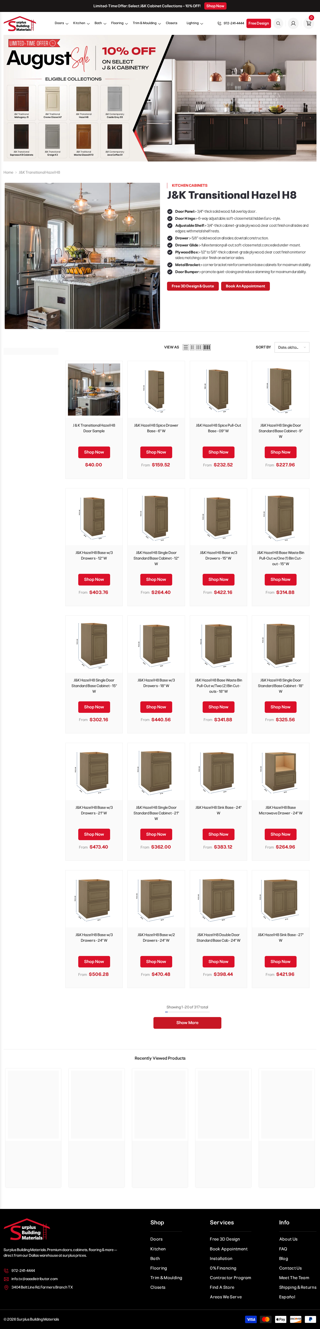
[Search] (278, 23)
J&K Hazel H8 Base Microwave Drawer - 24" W (281, 810)
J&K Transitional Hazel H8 (39, 172)
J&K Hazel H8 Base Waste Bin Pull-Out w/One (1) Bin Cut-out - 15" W (280, 558)
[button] (59, 24)
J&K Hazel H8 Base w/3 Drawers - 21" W (94, 810)
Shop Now (215, 6)
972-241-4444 (234, 23)
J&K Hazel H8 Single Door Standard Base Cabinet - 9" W (281, 431)
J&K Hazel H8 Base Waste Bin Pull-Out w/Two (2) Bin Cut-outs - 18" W (218, 686)
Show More (187, 1022)
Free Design (259, 23)
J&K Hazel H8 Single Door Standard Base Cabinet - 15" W (94, 686)
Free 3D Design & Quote (193, 286)
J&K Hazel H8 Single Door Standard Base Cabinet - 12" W (156, 558)
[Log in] (293, 23)
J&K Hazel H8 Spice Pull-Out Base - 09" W (218, 428)
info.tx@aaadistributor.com (34, 1279)
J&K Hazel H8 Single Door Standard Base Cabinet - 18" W (280, 686)
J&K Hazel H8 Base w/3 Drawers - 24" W (94, 938)
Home (8, 172)
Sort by (263, 347)
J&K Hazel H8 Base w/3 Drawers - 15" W (218, 555)
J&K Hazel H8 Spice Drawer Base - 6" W (156, 428)
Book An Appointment (245, 286)
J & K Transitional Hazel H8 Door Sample (94, 428)
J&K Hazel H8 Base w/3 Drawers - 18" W (156, 683)
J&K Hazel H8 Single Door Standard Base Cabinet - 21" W (156, 813)
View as (171, 347)
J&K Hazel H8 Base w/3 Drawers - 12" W (94, 555)
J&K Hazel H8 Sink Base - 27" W (281, 938)
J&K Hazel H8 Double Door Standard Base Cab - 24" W (219, 938)
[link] (33, 1148)
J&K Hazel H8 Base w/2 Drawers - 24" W (156, 938)
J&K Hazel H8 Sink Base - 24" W (218, 810)
